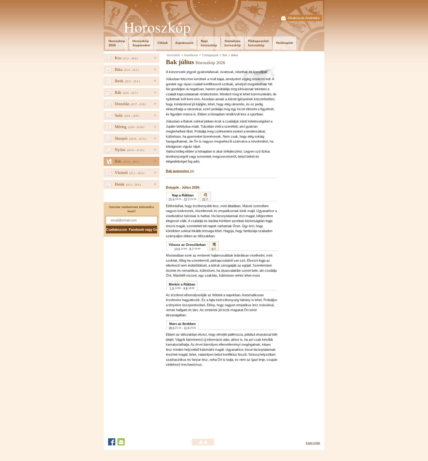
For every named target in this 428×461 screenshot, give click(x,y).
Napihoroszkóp (209, 43)
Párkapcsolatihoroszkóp (258, 43)
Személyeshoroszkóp (232, 43)
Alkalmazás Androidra (303, 18)
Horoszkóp (157, 27)
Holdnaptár (284, 43)
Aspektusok (184, 43)
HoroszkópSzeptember (141, 43)
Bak (224, 55)
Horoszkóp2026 (117, 43)
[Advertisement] (203, 400)
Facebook (111, 441)
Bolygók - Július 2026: (183, 187)
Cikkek (163, 43)
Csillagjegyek (210, 55)
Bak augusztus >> (180, 171)
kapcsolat (313, 443)
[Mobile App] (121, 441)
